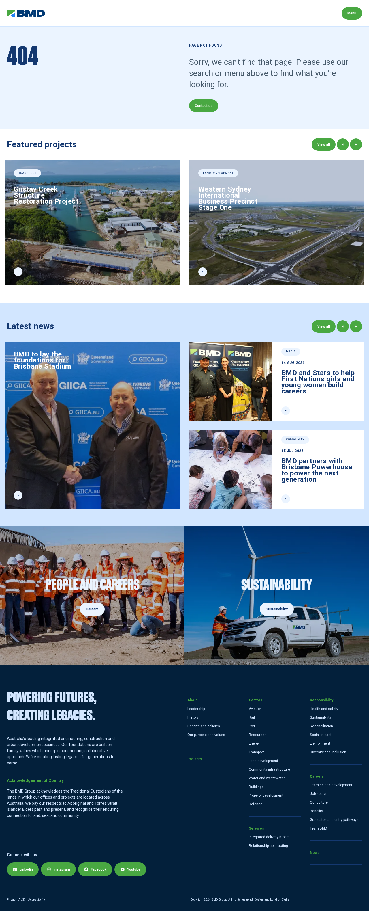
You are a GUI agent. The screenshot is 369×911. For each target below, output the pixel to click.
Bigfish (286, 899)
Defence (255, 804)
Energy (254, 743)
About (58, 13)
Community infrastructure (269, 769)
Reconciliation (321, 726)
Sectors (118, 13)
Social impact (321, 735)
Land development (263, 761)
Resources (257, 735)
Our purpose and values (206, 735)
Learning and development (331, 785)
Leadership (196, 709)
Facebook (98, 869)
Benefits (316, 811)
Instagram (62, 869)
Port (252, 726)
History (193, 717)
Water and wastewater (267, 778)
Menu (351, 13)
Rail (252, 717)
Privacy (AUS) (16, 899)
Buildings (256, 787)
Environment (320, 743)
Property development (266, 795)
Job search (319, 794)
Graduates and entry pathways (334, 820)
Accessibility (37, 899)
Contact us (203, 106)
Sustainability (320, 717)
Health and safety (324, 709)
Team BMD (318, 828)
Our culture (319, 802)
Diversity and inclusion (328, 752)
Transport (256, 752)
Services (150, 13)
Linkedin (26, 869)
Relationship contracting (268, 846)
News (253, 13)
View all (323, 144)
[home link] (26, 13)
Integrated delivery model (269, 837)
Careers (225, 13)
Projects (87, 13)
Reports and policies (203, 726)
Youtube (133, 869)
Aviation (255, 709)
